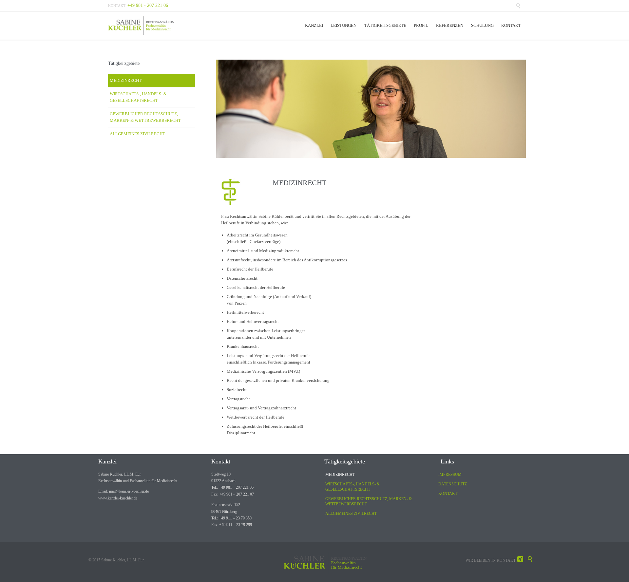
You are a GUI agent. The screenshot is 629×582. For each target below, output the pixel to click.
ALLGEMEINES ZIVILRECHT (137, 133)
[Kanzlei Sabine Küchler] (142, 26)
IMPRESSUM (450, 474)
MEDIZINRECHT (126, 80)
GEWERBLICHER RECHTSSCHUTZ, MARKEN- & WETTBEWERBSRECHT (145, 117)
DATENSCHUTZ (452, 484)
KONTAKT (447, 493)
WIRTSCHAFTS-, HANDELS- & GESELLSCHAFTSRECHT (138, 97)
